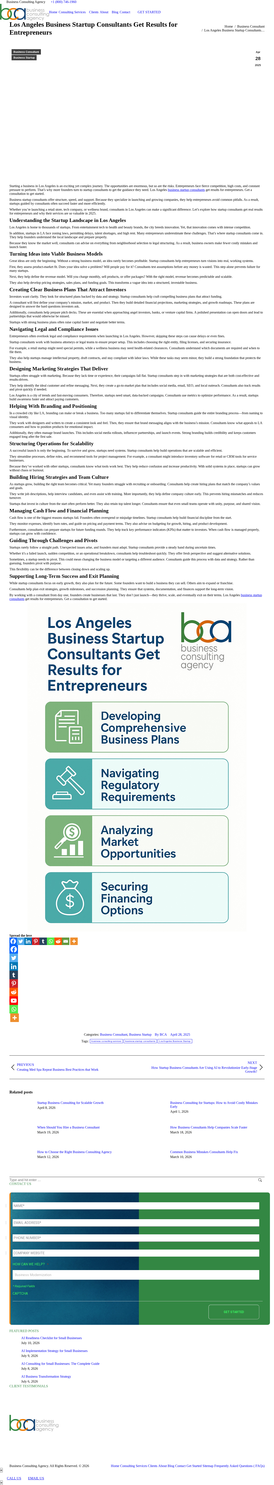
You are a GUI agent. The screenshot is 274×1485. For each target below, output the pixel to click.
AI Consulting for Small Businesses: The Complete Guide (60, 1363)
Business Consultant (26, 51)
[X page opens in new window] (85, 1432)
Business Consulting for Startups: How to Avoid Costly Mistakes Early (214, 1104)
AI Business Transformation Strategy (46, 1376)
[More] (74, 941)
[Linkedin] (28, 941)
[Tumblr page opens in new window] (104, 1432)
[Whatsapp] (50, 941)
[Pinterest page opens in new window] (111, 1432)
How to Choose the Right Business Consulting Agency (74, 1152)
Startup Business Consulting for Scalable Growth (70, 1103)
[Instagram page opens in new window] (117, 1432)
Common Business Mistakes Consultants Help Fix (204, 1152)
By (161, 1034)
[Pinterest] (35, 941)
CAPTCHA (20, 1293)
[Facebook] (13, 941)
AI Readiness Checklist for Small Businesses (51, 1338)
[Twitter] (20, 941)
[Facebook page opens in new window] (79, 1432)
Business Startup (24, 57)
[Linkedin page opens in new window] (98, 1432)
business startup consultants (186, 190)
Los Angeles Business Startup (175, 1041)
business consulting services (106, 1041)
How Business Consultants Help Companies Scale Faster (208, 1127)
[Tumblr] (43, 941)
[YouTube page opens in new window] (91, 1432)
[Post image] (21, 1110)
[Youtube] (13, 1000)
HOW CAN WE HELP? (30, 1264)
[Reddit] (58, 941)
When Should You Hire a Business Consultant (68, 1127)
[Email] (65, 941)
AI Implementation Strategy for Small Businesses (54, 1351)
